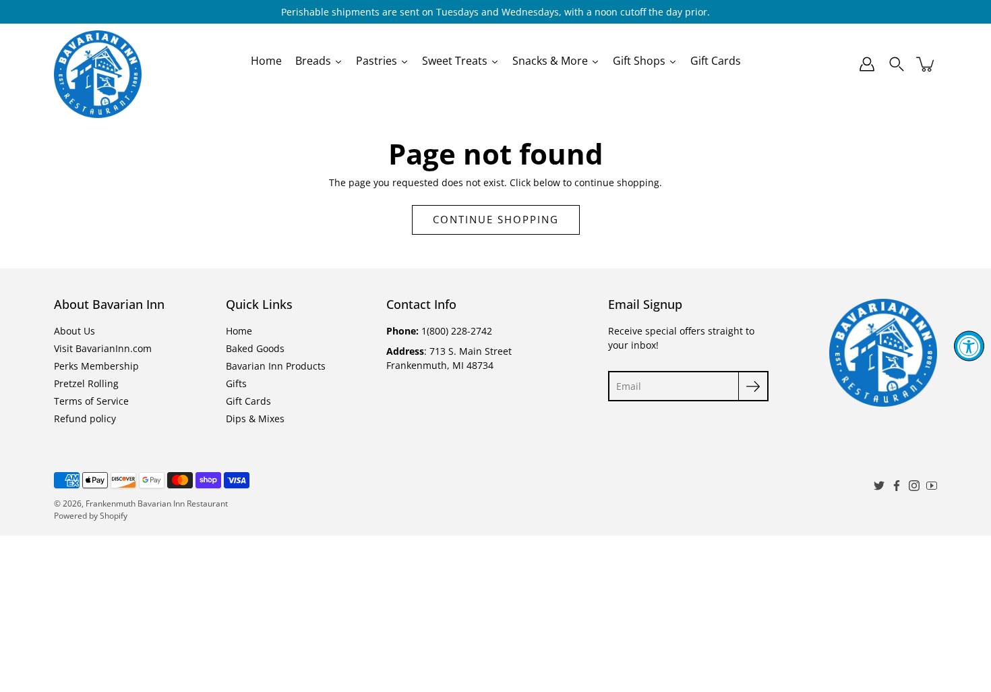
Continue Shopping (496, 219)
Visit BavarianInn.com (103, 348)
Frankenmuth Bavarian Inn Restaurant (157, 503)
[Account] (867, 64)
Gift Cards (248, 401)
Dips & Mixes (255, 418)
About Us (74, 330)
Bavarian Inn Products (276, 365)
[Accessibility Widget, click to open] (969, 346)
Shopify (113, 515)
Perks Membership (96, 365)
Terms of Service (91, 401)
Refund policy (85, 418)
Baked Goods (255, 348)
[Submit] (753, 386)
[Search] (896, 64)
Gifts (236, 383)
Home (239, 330)
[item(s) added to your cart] (926, 64)
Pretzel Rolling (86, 383)
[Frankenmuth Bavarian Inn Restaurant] (98, 64)
